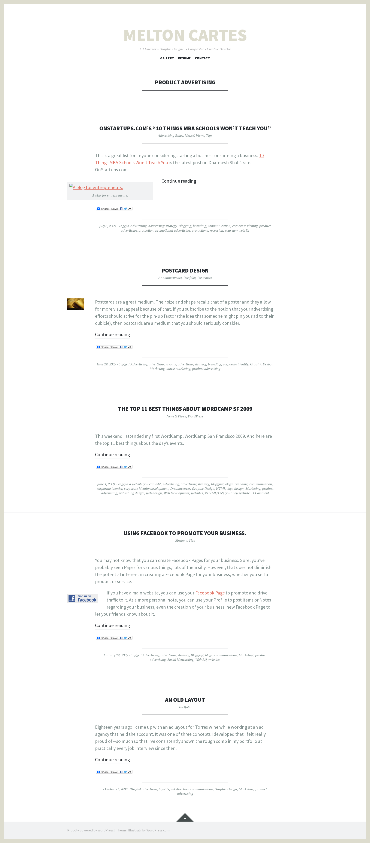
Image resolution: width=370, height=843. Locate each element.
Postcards (204, 277)
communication (219, 225)
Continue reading (178, 181)
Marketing (157, 368)
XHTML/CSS (214, 493)
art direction (180, 789)
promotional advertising (172, 230)
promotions (200, 230)
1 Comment (260, 493)
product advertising (206, 368)
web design (154, 493)
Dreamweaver (180, 488)
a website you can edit (145, 484)
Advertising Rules (170, 135)
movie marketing (178, 368)
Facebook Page (210, 593)
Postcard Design (185, 270)
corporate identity (245, 225)
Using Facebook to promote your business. (185, 533)
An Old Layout (185, 699)
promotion (146, 230)
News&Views (194, 135)
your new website (237, 230)
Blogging (185, 225)
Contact (202, 58)
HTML (221, 488)
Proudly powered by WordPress (90, 830)
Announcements (170, 277)
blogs (229, 484)
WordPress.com (158, 830)
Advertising (138, 225)
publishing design (131, 493)
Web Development (176, 493)
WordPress (195, 416)
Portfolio (190, 277)
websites (197, 493)
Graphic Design (261, 364)
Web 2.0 (201, 659)
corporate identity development (146, 488)
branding (199, 225)
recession (216, 230)
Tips (209, 135)
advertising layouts (162, 364)
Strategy (181, 540)
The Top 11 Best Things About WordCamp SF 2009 (185, 408)
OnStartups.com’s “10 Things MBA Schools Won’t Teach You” (185, 128)
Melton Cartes (185, 35)
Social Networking (180, 659)
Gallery (167, 58)
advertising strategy (162, 225)
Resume (184, 58)
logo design (235, 488)
